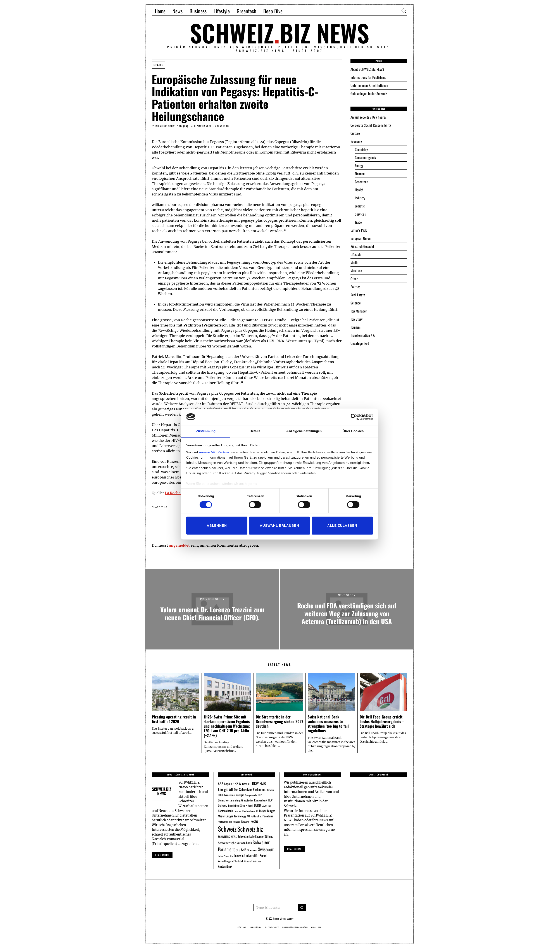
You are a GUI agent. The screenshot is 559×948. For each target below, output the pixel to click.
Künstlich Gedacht (362, 246)
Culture (355, 133)
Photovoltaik (223, 821)
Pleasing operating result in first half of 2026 (174, 719)
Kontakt (242, 927)
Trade (358, 222)
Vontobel (239, 861)
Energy (359, 165)
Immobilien (233, 805)
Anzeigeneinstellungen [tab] (304, 431)
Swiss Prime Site (225, 856)
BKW (238, 783)
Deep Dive (273, 11)
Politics (355, 286)
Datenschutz (272, 927)
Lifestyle (222, 11)
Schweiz (227, 828)
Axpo (227, 783)
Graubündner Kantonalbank (254, 800)
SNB (243, 849)
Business (198, 11)
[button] (302, 907)
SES (238, 850)
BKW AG (246, 784)
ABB (220, 783)
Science (355, 303)
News (178, 11)
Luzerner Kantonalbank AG (246, 811)
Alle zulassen (342, 525)
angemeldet (179, 545)
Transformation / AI (363, 335)
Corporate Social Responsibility (370, 125)
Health (159, 65)
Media (354, 262)
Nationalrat (256, 816)
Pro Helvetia (234, 821)
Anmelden (316, 927)
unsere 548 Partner (214, 452)
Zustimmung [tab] (206, 431)
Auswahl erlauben (279, 525)
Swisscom (266, 849)
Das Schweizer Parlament (250, 789)
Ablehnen (217, 525)
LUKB (257, 805)
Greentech (246, 11)
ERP (260, 795)
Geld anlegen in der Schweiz (368, 93)
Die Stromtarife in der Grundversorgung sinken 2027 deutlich (279, 721)
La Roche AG (175, 493)
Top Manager (358, 311)
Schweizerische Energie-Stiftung (255, 836)
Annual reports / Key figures (368, 117)
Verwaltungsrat (226, 861)
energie (240, 795)
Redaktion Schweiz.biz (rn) (171, 126)
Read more (162, 855)
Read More (294, 849)
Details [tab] (255, 431)
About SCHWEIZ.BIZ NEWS (367, 69)
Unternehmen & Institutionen (369, 85)
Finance (360, 173)
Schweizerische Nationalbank (235, 842)
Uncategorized (359, 343)
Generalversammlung (229, 800)
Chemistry (361, 149)
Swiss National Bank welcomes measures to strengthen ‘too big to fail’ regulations (329, 723)
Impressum (256, 927)
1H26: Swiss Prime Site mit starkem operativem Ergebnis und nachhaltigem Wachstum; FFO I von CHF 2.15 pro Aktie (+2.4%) (227, 726)
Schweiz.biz (250, 828)
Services (360, 214)
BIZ (232, 784)
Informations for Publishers (368, 77)
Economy (356, 141)
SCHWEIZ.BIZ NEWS (227, 836)
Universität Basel (255, 855)
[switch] (255, 504)
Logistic (360, 206)
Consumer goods (365, 157)
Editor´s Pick (358, 230)
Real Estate (357, 294)
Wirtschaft (248, 861)
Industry (360, 197)
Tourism (355, 327)
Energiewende (251, 795)
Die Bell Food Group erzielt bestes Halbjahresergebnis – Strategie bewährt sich (382, 721)
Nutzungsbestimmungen (295, 927)
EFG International (226, 795)
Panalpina (267, 816)
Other (354, 278)
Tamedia (238, 855)
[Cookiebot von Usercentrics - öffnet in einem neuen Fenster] (354, 417)
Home (160, 11)
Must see (356, 270)
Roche (254, 821)
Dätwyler (270, 790)
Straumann (252, 850)
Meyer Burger (267, 810)
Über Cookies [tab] (353, 431)
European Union (360, 238)
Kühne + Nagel (246, 805)
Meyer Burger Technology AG (234, 816)
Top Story (356, 319)
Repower (245, 821)
